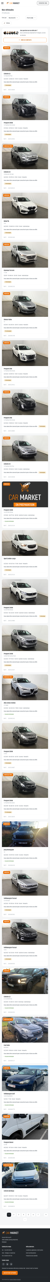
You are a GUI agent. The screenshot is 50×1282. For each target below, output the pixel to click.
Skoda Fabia (8, 319)
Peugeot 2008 (8, 123)
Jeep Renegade (9, 850)
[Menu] (3, 3)
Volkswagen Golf (9, 1094)
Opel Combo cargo (10, 559)
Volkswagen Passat (10, 898)
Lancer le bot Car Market (10, 1273)
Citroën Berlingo (9, 1191)
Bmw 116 (6, 221)
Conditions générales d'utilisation (34, 1250)
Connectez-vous (43, 3)
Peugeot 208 (8, 369)
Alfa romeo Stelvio (10, 703)
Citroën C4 (7, 172)
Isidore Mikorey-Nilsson (15, 1279)
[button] (25, 36)
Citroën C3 (7, 74)
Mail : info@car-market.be (8, 1253)
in (11, 1264)
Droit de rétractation (31, 1253)
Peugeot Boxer (8, 1142)
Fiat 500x (7, 1045)
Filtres (8, 23)
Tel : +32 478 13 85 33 (7, 1250)
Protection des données (32, 1255)
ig (7, 1264)
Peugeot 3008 (8, 510)
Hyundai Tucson (9, 270)
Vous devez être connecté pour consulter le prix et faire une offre (20, 82)
